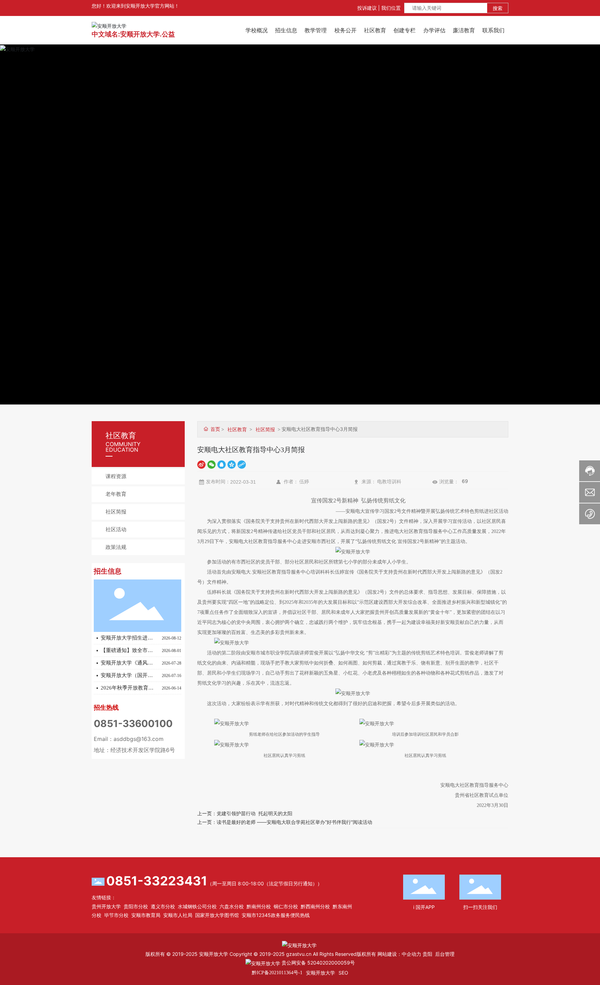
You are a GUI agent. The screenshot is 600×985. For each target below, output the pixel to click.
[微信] (211, 464)
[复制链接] (242, 464)
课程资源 (116, 476)
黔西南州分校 (315, 906)
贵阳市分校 (136, 906)
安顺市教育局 (145, 915)
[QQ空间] (231, 464)
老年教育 (116, 494)
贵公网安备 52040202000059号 (317, 963)
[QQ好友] (221, 464)
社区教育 (237, 429)
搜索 (497, 8)
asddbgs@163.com (139, 738)
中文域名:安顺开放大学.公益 (133, 34)
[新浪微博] (201, 464)
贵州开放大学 (106, 906)
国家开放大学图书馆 (217, 915)
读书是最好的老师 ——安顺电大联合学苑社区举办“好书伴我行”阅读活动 (294, 822)
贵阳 (427, 954)
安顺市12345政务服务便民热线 (276, 915)
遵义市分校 (163, 906)
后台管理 (445, 954)
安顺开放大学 (320, 973)
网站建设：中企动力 (399, 954)
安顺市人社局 (177, 915)
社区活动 (116, 529)
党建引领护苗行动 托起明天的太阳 (254, 813)
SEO (343, 973)
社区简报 (116, 512)
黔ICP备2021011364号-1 (277, 972)
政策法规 (116, 547)
